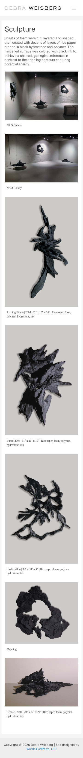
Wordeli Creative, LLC (41, 749)
